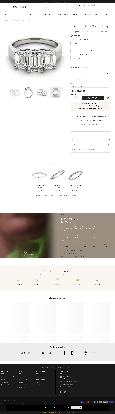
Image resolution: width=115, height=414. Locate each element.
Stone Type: (79, 39)
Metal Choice (76, 77)
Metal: (79, 54)
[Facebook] (60, 391)
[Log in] (85, 6)
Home (6, 20)
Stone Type (75, 65)
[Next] (63, 54)
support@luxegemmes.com (70, 381)
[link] (17, 337)
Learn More (68, 408)
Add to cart (93, 98)
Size (72, 83)
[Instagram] (64, 391)
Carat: (75, 47)
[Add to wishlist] (108, 98)
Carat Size (75, 71)
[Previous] (6, 54)
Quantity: (74, 94)
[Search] (79, 6)
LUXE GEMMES (19, 403)
